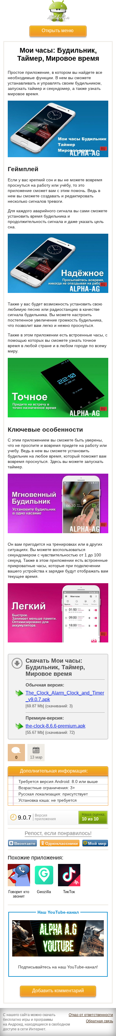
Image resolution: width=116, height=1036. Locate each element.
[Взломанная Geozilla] (44, 875)
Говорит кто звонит (18, 894)
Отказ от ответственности (91, 1015)
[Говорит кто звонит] (19, 875)
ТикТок (69, 892)
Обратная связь (99, 1021)
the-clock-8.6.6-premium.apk (55, 725)
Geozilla (44, 892)
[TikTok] (69, 875)
